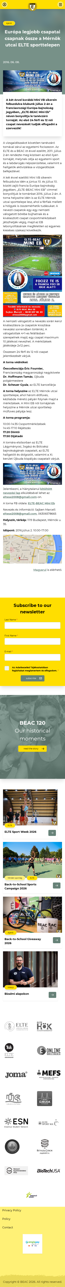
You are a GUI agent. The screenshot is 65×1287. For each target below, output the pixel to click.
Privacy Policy (11, 1210)
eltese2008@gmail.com (20, 497)
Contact (7, 1227)
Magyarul (39, 570)
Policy (6, 1219)
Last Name (11, 619)
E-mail (9, 651)
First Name (11, 635)
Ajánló (9, 23)
